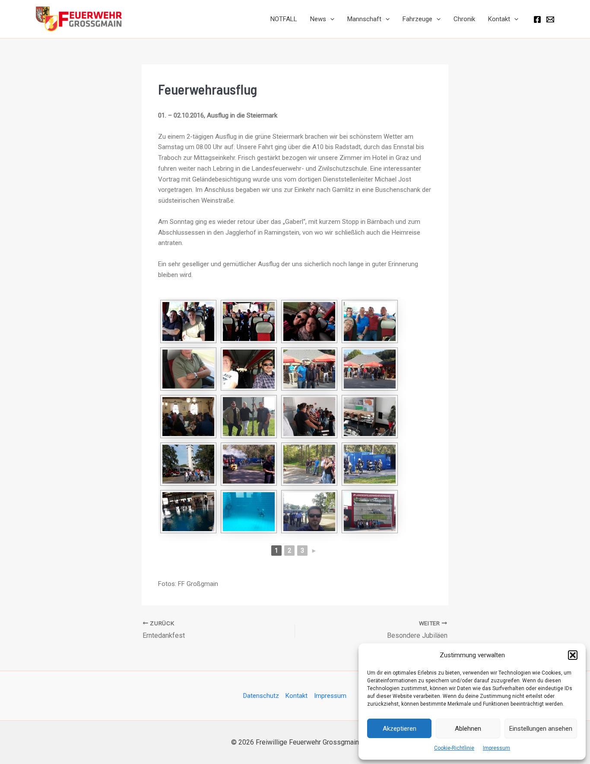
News (318, 19)
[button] (572, 655)
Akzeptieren (399, 728)
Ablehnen (468, 728)
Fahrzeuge (417, 19)
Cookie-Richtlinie (454, 748)
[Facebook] (537, 19)
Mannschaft (364, 19)
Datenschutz (261, 696)
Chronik (464, 19)
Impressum (496, 748)
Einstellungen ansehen (540, 728)
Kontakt (499, 19)
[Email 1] (550, 19)
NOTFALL (283, 19)
